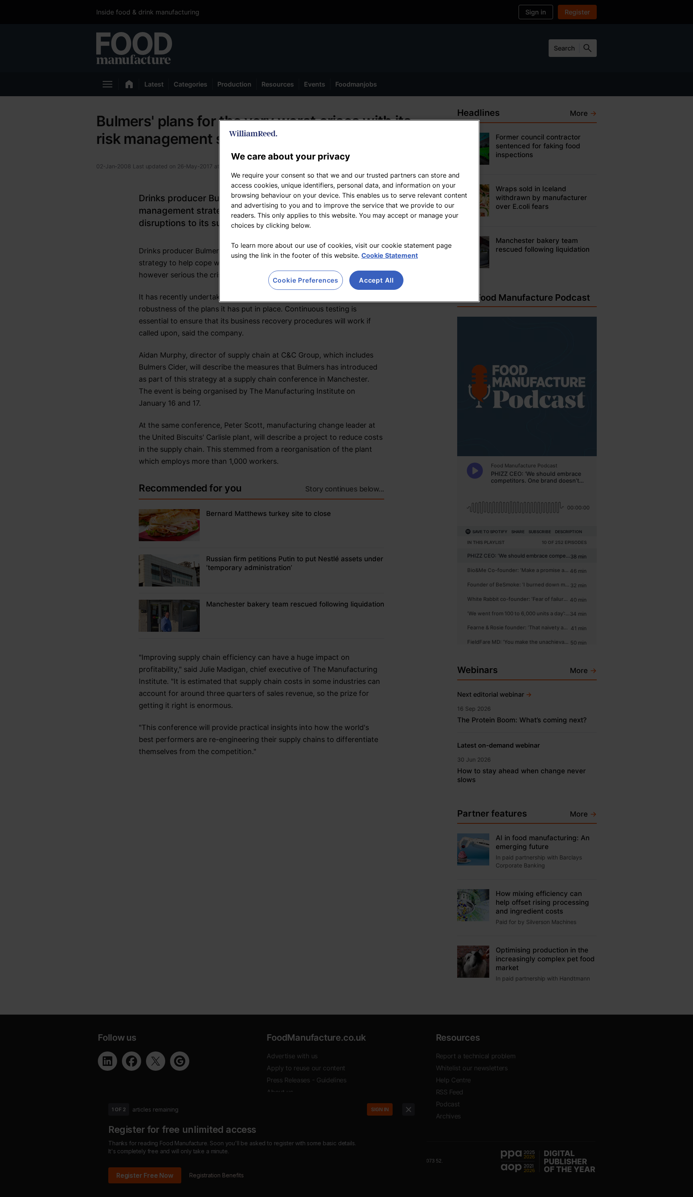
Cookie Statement (389, 255)
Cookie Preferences (305, 280)
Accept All (376, 280)
